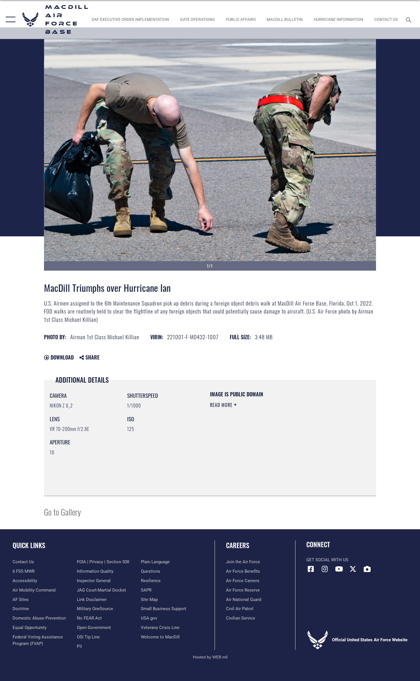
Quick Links (29, 545)
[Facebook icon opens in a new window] (310, 569)
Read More (222, 405)
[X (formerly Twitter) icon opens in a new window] (353, 569)
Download (61, 357)
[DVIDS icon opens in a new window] (367, 569)
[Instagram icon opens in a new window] (325, 569)
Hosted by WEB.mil (210, 657)
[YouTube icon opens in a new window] (339, 569)
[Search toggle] (410, 19)
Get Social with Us (327, 559)
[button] (9, 19)
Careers (237, 545)
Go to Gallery (62, 512)
